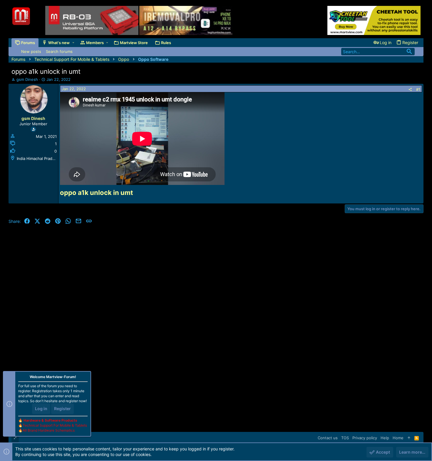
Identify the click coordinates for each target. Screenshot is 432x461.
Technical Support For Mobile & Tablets (55, 425)
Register (62, 408)
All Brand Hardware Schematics (49, 430)
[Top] (409, 437)
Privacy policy (364, 437)
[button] (73, 42)
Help (385, 437)
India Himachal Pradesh (38, 158)
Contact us (328, 437)
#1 (418, 89)
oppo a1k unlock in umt (96, 192)
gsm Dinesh (27, 79)
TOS (345, 437)
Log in (41, 408)
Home (398, 437)
